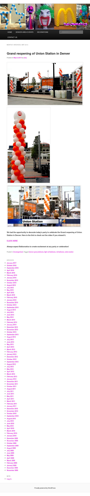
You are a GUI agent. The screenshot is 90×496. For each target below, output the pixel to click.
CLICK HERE (12, 240)
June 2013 (10, 342)
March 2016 (11, 273)
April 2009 (10, 458)
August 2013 (11, 337)
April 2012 (10, 371)
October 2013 (11, 332)
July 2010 (10, 421)
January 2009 (11, 465)
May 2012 (10, 369)
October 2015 (11, 283)
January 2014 (11, 324)
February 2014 (12, 322)
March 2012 (11, 374)
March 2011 (11, 401)
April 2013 (10, 347)
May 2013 (10, 344)
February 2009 (12, 463)
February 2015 (12, 297)
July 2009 (10, 450)
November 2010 (12, 411)
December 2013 (12, 327)
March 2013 (11, 349)
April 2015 (10, 292)
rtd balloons (60, 252)
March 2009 (11, 460)
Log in (9, 479)
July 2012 (10, 366)
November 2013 (12, 329)
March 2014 (11, 320)
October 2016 (11, 265)
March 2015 (11, 295)
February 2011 (12, 404)
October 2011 (11, 386)
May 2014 (10, 317)
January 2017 (11, 263)
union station (69, 252)
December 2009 (12, 438)
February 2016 (12, 275)
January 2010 (11, 436)
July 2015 (10, 287)
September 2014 (12, 307)
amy (25, 58)
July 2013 (10, 339)
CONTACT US (12, 37)
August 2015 (11, 285)
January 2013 (11, 354)
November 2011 (12, 384)
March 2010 (11, 431)
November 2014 (12, 302)
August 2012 (11, 364)
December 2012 (12, 357)
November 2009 (12, 441)
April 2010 (10, 428)
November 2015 (12, 280)
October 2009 (11, 443)
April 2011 (10, 399)
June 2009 (10, 453)
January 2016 (11, 278)
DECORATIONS (42, 32)
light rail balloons (50, 252)
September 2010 (12, 416)
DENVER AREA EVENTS (24, 32)
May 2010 (10, 426)
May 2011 (10, 396)
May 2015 (10, 290)
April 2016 (10, 270)
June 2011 (10, 394)
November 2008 (12, 470)
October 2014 (11, 305)
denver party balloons (36, 252)
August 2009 (11, 448)
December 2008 (12, 468)
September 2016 (12, 268)
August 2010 (11, 418)
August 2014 (11, 310)
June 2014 (10, 315)
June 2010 (10, 423)
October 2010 (11, 413)
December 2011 (12, 381)
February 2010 (12, 433)
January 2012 (11, 379)
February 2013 (12, 352)
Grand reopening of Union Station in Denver (38, 53)
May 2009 (10, 455)
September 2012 (12, 362)
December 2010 (12, 408)
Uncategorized (18, 252)
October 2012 (11, 359)
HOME (10, 32)
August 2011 (11, 389)
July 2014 (10, 312)
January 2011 (11, 406)
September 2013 (12, 334)
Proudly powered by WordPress (45, 488)
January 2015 (11, 300)
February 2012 (12, 376)
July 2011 (10, 391)
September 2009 (12, 445)
